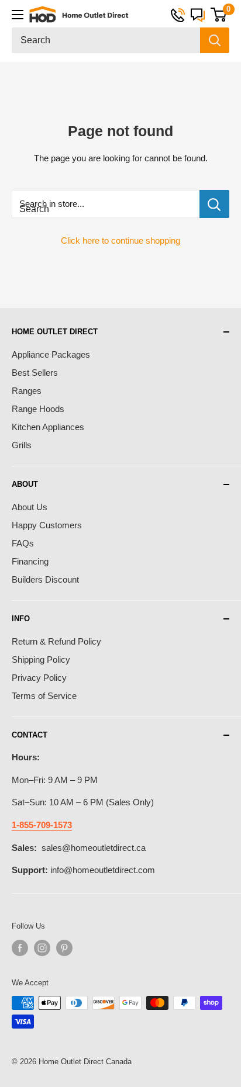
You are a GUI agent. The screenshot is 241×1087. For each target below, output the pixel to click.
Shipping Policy (41, 659)
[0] (218, 15)
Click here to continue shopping (120, 240)
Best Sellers (35, 373)
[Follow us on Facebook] (20, 948)
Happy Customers (47, 525)
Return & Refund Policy (56, 641)
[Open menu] (17, 14)
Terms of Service (44, 696)
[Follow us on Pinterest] (64, 948)
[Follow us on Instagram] (42, 948)
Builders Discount (45, 579)
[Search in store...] (214, 204)
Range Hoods (38, 409)
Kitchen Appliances (48, 427)
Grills (22, 445)
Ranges (27, 391)
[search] (106, 40)
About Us (29, 507)
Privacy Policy (39, 678)
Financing (30, 561)
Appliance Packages (51, 354)
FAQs (23, 543)
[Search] (214, 40)
